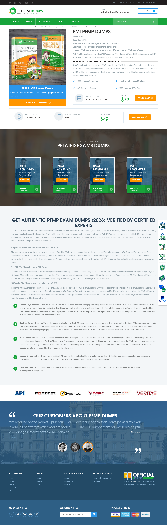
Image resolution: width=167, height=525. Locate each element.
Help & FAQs (68, 481)
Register (67, 484)
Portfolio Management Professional (58, 27)
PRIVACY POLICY (141, 485)
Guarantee (96, 481)
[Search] (153, 22)
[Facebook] (15, 2)
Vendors (44, 21)
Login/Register (149, 3)
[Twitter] (10, 2)
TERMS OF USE (129, 485)
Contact (74, 21)
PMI (42, 27)
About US (40, 481)
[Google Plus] (20, 2)
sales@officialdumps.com (115, 12)
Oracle (11, 484)
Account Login (146, 11)
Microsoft (12, 481)
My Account (135, 3)
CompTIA (12, 487)
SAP (10, 490)
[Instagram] (32, 2)
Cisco (11, 478)
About (28, 21)
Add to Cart (144, 98)
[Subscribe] (94, 514)
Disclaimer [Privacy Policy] (101, 478)
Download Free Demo (36, 102)
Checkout (123, 3)
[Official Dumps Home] (141, 476)
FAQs (60, 21)
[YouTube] (26, 2)
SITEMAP (152, 485)
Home (16, 21)
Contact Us (68, 478)
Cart (114, 3)
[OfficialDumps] (26, 11)
